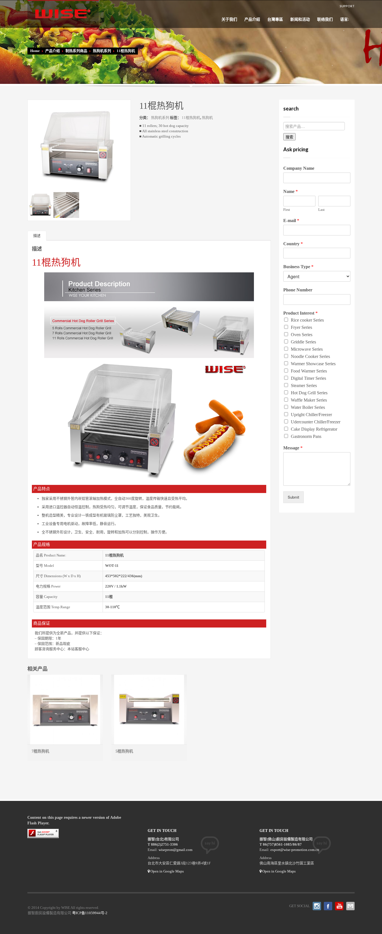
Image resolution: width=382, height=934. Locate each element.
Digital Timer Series (308, 378)
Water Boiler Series (308, 407)
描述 (37, 236)
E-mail (291, 220)
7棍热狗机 (40, 751)
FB (328, 906)
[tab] (36, 235)
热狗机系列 (102, 51)
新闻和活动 (300, 19)
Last (321, 209)
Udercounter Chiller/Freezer (315, 421)
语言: (343, 19)
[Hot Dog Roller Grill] (79, 144)
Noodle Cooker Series (310, 356)
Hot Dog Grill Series (309, 392)
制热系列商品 (76, 51)
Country (293, 243)
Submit (293, 497)
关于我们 (227, 19)
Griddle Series (303, 341)
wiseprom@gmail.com (175, 850)
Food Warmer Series (309, 371)
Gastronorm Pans (306, 436)
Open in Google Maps (167, 871)
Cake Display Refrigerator (314, 429)
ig (317, 906)
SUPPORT (347, 6)
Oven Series (301, 334)
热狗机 (207, 117)
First (286, 209)
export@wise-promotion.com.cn (294, 850)
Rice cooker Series (307, 320)
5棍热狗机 (124, 751)
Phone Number (297, 289)
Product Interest (300, 313)
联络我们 (323, 19)
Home (35, 51)
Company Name (298, 168)
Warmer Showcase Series (313, 363)
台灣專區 (273, 19)
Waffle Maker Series (309, 400)
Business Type (298, 266)
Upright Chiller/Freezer (311, 414)
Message (293, 447)
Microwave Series (307, 349)
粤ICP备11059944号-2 (89, 913)
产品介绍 (250, 19)
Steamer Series (304, 385)
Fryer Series (301, 327)
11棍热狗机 (191, 117)
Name (290, 191)
